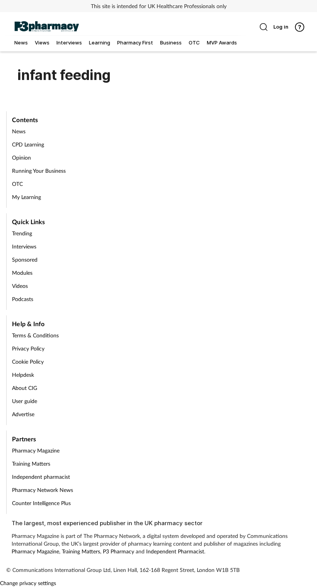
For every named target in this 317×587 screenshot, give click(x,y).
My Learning (26, 197)
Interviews (24, 246)
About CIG (24, 388)
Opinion (21, 157)
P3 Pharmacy (118, 551)
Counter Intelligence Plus (41, 503)
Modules (22, 272)
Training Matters (31, 463)
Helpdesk (23, 374)
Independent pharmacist (41, 476)
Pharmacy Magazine (36, 450)
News (19, 131)
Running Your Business (39, 170)
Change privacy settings (28, 583)
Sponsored (24, 259)
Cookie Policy (28, 361)
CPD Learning (28, 144)
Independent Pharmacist (175, 551)
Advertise (23, 414)
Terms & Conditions (35, 335)
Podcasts (22, 299)
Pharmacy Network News (42, 490)
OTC (17, 183)
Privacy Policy (28, 348)
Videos (20, 285)
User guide (24, 401)
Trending (22, 233)
